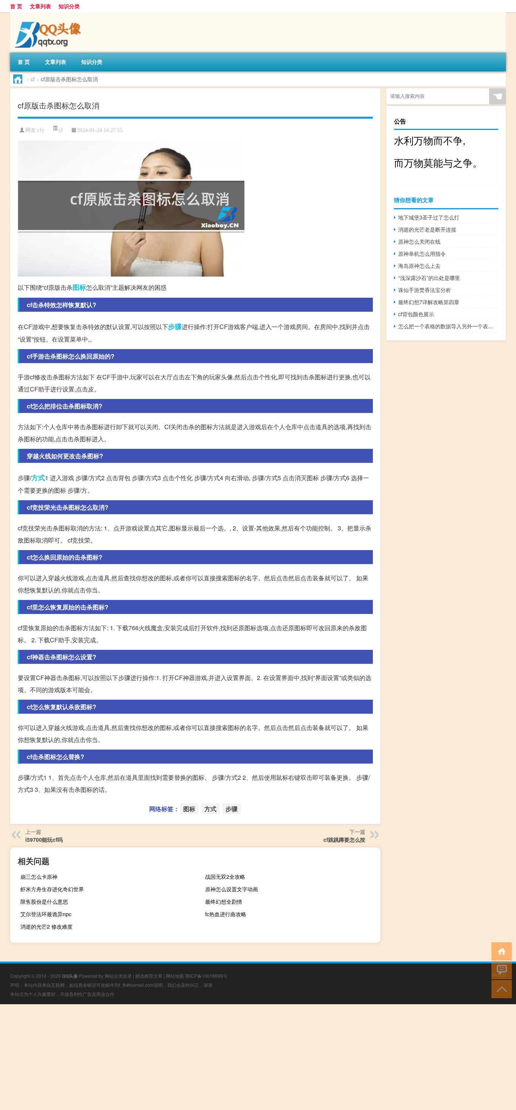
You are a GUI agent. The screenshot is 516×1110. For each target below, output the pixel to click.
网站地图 (175, 975)
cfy (40, 130)
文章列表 (40, 6)
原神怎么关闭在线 (419, 241)
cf (33, 79)
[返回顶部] (499, 988)
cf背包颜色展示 (416, 314)
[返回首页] (499, 950)
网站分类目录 (118, 975)
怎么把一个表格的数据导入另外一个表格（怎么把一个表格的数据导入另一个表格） (448, 326)
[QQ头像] (50, 15)
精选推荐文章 (148, 975)
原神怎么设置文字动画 (231, 889)
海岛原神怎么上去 (419, 265)
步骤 (175, 326)
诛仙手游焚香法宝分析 (424, 290)
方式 (38, 477)
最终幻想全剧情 (223, 901)
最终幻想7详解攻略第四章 (428, 302)
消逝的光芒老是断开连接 (427, 229)
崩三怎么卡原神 (38, 876)
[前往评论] (499, 969)
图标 (79, 287)
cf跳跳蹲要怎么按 (344, 839)
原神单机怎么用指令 (422, 253)
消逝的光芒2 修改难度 (46, 926)
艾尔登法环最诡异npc (45, 914)
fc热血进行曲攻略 (225, 914)
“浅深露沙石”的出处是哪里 (429, 277)
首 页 (16, 6)
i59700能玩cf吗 (44, 839)
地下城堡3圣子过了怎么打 (428, 217)
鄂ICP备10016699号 (206, 975)
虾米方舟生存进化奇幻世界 (52, 889)
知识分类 (69, 6)
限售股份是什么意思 (44, 901)
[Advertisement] (226, 1057)
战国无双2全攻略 (225, 876)
